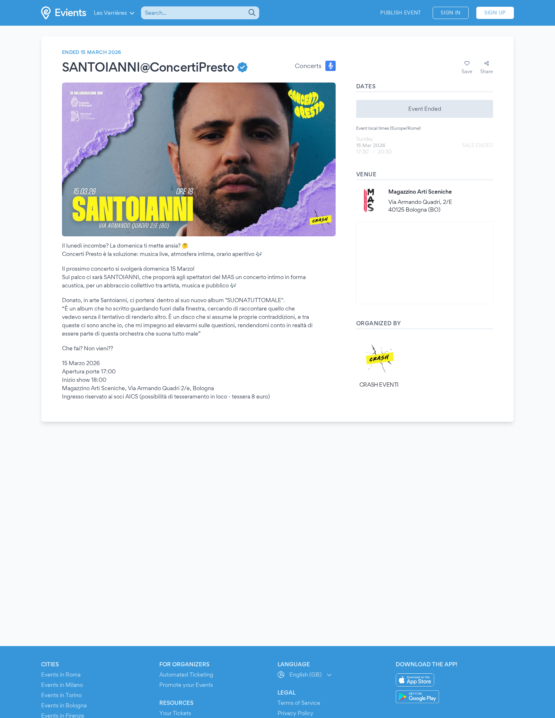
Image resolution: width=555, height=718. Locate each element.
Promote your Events (186, 684)
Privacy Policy (295, 713)
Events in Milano (62, 684)
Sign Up (495, 13)
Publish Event (400, 13)
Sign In (451, 13)
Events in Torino (61, 695)
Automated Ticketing (186, 674)
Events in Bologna (64, 705)
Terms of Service (299, 702)
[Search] (251, 12)
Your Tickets (175, 713)
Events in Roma (61, 674)
